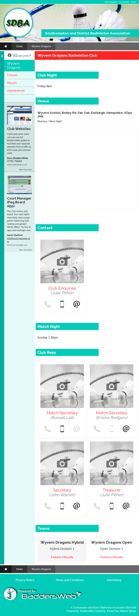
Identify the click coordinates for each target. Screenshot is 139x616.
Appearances (16, 90)
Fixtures (12, 75)
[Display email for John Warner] (77, 506)
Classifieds (28, 170)
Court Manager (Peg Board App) (19, 202)
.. (7, 98)
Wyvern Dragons (41, 46)
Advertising (114, 580)
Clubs (19, 46)
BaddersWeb (87, 611)
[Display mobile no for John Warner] (62, 506)
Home (133, 2)
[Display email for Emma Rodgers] (126, 429)
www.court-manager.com (17, 245)
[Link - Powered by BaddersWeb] (19, 56)
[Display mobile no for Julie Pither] (62, 304)
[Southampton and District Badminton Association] (18, 36)
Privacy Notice (25, 580)
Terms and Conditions (70, 580)
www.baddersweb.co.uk (17, 165)
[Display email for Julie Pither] (77, 304)
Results (12, 83)
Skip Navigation (111, 2)
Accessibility (124, 2)
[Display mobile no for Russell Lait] (62, 429)
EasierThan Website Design (121, 611)
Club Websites (19, 129)
